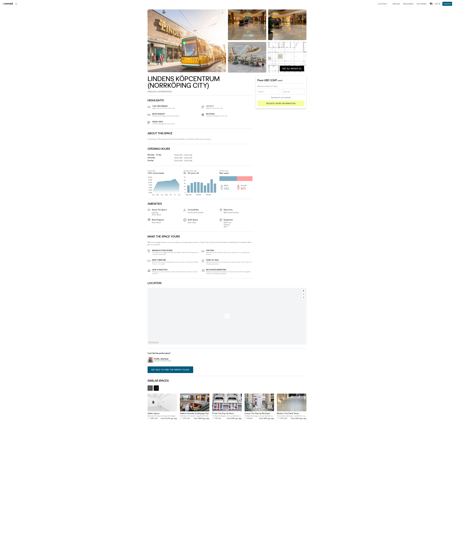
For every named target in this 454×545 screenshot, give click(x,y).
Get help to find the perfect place (170, 370)
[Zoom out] (303, 294)
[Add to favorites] (222, 13)
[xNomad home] (7, 4)
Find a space (408, 4)
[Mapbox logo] (153, 342)
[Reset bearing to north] (303, 297)
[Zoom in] (303, 290)
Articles (396, 4)
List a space (421, 4)
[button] (162, 409)
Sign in (447, 4)
